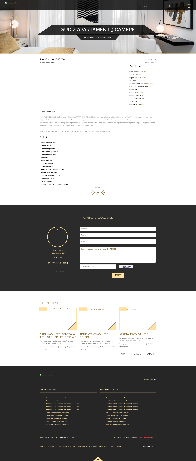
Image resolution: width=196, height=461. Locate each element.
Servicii (72, 446)
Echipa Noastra (61, 446)
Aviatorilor (112, 22)
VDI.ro (154, 437)
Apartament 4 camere (133, 334)
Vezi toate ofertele (58, 271)
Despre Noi (50, 446)
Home (41, 446)
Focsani (103, 22)
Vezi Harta (151, 59)
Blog (111, 446)
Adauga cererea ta (100, 446)
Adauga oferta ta (83, 446)
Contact (118, 446)
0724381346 (58, 257)
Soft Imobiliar (145, 437)
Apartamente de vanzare (90, 22)
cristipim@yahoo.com (57, 263)
